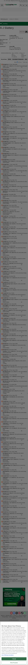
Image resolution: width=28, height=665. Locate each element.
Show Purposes (14, 662)
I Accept (14, 659)
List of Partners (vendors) (7, 655)
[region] (14, 643)
